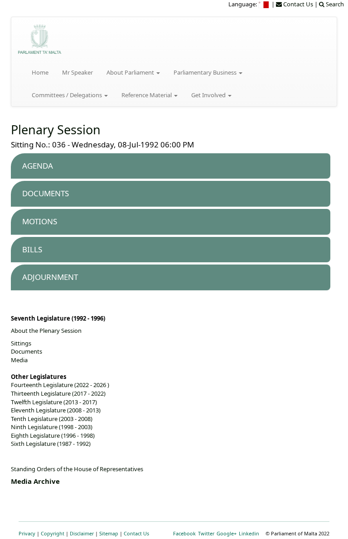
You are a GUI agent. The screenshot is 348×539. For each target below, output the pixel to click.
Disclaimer (82, 533)
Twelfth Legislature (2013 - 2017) (54, 402)
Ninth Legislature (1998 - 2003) (51, 427)
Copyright (52, 533)
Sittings (21, 343)
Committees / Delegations (67, 95)
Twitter (206, 533)
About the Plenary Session (46, 330)
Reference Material (147, 95)
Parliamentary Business (206, 72)
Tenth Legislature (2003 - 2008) (51, 419)
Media (19, 360)
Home (40, 72)
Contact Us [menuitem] (297, 4)
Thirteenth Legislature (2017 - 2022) (58, 393)
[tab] (170, 166)
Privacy (27, 533)
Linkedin (249, 533)
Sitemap (108, 533)
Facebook (184, 533)
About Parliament (130, 72)
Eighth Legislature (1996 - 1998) (53, 435)
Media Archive (35, 481)
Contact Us (136, 533)
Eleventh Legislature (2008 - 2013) (56, 410)
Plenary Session (56, 129)
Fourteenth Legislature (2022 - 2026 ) (60, 385)
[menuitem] (264, 4)
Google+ (227, 533)
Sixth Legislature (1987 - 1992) (51, 444)
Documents (26, 351)
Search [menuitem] (334, 4)
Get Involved (209, 95)
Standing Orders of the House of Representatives (77, 469)
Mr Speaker (77, 72)
